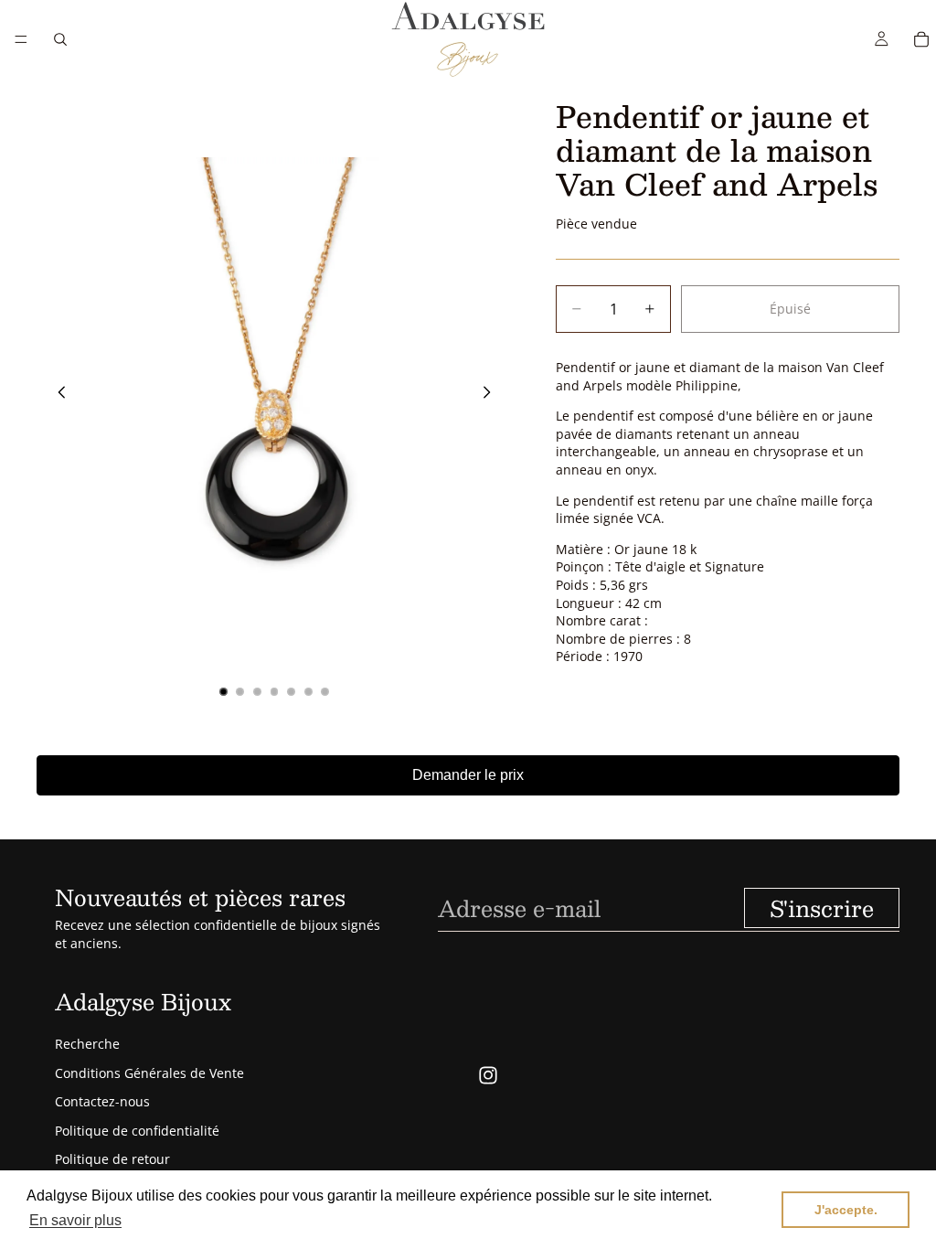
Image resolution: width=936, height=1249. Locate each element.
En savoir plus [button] (75, 1220)
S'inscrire (822, 908)
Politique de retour (112, 1159)
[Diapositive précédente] (57, 395)
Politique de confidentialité (137, 1130)
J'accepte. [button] (846, 1209)
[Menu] (21, 39)
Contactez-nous (102, 1101)
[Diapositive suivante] (492, 395)
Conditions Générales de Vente (149, 1073)
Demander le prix (468, 775)
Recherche (87, 1043)
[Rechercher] (60, 39)
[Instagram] (488, 1075)
